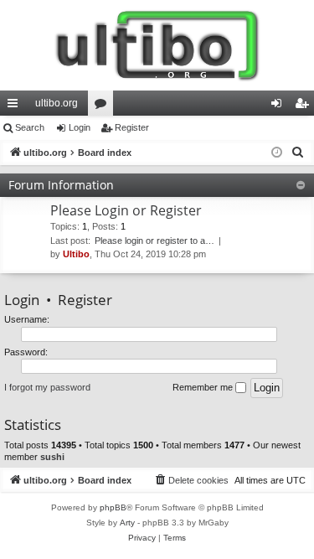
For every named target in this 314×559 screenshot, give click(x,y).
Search (29, 127)
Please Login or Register (126, 210)
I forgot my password (47, 387)
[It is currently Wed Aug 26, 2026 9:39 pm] (276, 153)
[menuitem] (298, 152)
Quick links (16, 106)
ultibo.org (56, 103)
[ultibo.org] (157, 45)
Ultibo (76, 254)
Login (79, 127)
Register (132, 127)
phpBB (113, 507)
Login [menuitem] (279, 106)
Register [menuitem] (305, 106)
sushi (52, 457)
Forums (104, 106)
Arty (127, 522)
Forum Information (61, 185)
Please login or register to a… (154, 241)
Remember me (203, 387)
